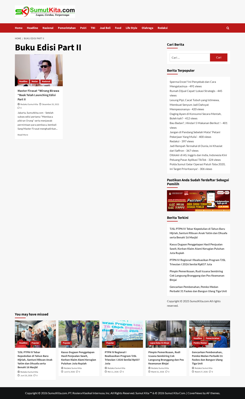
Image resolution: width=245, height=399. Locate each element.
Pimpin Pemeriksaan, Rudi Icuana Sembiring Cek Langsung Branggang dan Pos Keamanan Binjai (197, 275)
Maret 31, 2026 (157, 371)
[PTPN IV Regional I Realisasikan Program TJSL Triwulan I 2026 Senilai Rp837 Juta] (122, 334)
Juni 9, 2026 (69, 371)
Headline (32, 28)
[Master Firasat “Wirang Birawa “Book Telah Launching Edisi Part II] (39, 70)
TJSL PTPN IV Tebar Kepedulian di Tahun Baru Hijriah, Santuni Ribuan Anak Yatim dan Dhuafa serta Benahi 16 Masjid (198, 233)
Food (118, 28)
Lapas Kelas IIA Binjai (159, 343)
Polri (83, 28)
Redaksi (163, 28)
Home (18, 28)
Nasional (48, 28)
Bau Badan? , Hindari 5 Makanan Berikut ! (195, 123)
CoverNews (195, 393)
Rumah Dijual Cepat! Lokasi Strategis (192, 90)
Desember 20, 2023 (50, 104)
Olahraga (147, 28)
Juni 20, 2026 (26, 375)
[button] (228, 28)
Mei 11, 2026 (113, 371)
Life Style (131, 28)
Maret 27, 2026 (201, 371)
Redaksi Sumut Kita (29, 104)
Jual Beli (105, 28)
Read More (23, 134)
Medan (35, 81)
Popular (35, 343)
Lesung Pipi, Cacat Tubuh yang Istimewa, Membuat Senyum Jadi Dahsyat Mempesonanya (194, 104)
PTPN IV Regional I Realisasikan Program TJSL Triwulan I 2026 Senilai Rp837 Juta (198, 262)
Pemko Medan (200, 343)
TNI (93, 28)
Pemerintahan (67, 28)
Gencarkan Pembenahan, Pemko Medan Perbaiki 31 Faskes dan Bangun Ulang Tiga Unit (198, 289)
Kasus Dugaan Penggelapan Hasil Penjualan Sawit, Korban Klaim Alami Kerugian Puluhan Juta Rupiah (197, 249)
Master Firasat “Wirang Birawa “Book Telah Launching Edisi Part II (38, 95)
